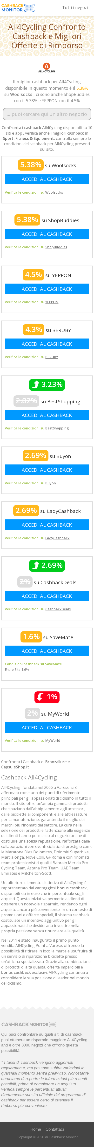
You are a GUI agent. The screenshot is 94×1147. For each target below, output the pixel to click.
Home (35, 1129)
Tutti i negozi (75, 7)
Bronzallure (56, 761)
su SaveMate (48, 637)
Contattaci (55, 1129)
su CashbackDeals (48, 582)
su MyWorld (48, 713)
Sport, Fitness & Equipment (28, 138)
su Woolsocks (48, 165)
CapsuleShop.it (15, 767)
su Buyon (48, 456)
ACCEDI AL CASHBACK (47, 179)
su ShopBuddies (48, 220)
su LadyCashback (48, 511)
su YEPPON (48, 275)
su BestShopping (48, 401)
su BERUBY (48, 330)
